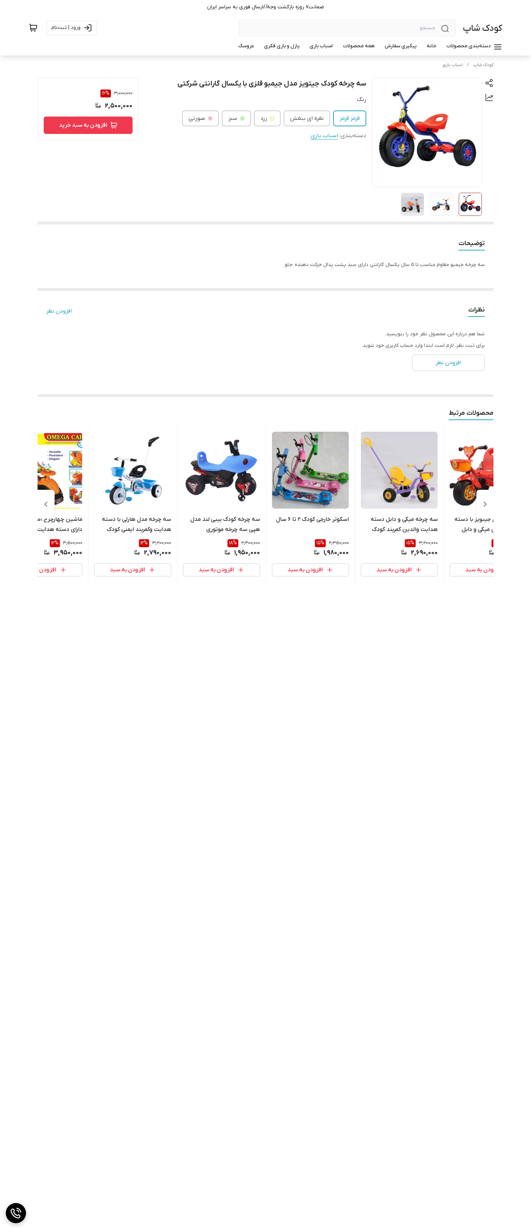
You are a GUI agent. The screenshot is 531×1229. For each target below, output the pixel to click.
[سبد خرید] (33, 27)
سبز (232, 118)
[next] (46, 504)
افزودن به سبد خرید (83, 125)
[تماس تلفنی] (16, 1213)
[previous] (485, 504)
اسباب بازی (452, 65)
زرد (263, 118)
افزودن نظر (59, 311)
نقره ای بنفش (307, 118)
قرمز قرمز (350, 118)
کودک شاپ (482, 28)
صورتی (197, 118)
